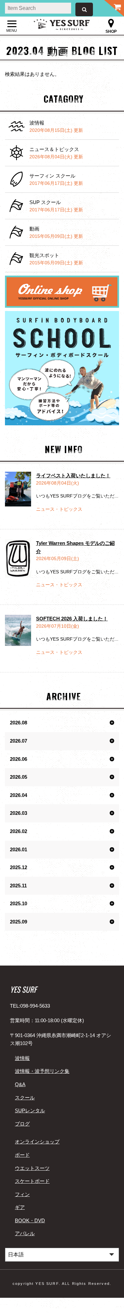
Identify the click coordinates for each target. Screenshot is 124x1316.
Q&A (20, 1084)
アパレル (25, 1233)
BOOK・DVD (30, 1220)
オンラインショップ (37, 1141)
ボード (22, 1155)
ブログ (22, 1124)
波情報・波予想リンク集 (42, 1071)
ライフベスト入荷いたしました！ (73, 475)
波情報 (22, 1058)
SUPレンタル (30, 1110)
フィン (22, 1194)
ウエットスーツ (32, 1168)
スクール (25, 1097)
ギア (20, 1207)
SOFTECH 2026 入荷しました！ (72, 618)
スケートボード (32, 1181)
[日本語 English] (62, 1255)
